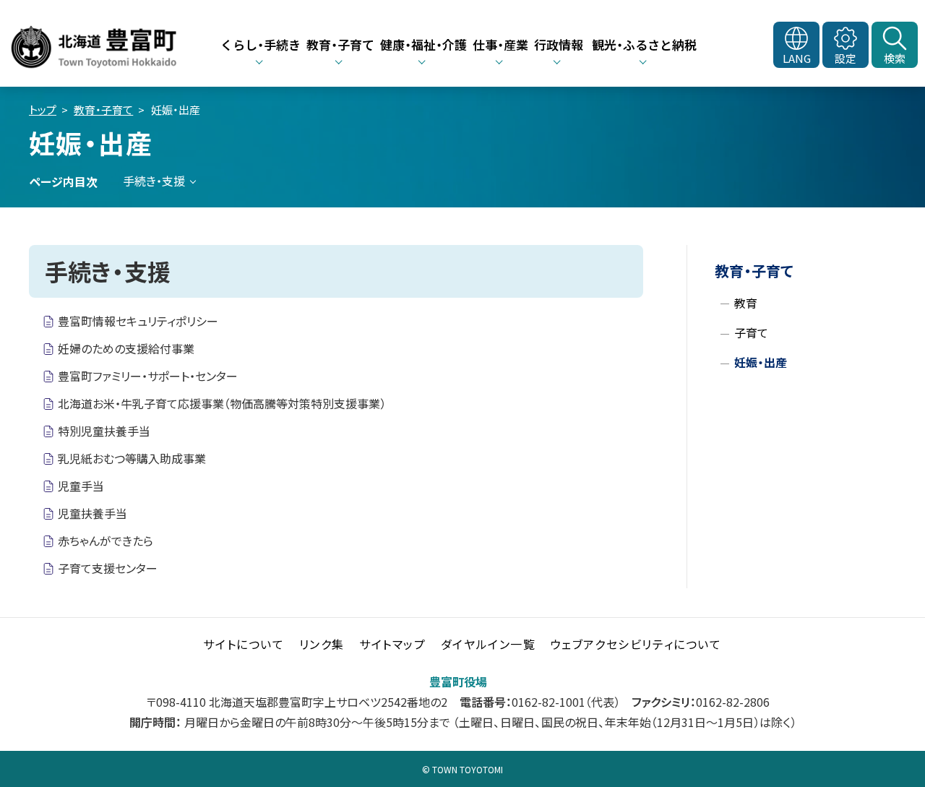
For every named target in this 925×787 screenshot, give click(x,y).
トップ (42, 109)
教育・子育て (103, 109)
